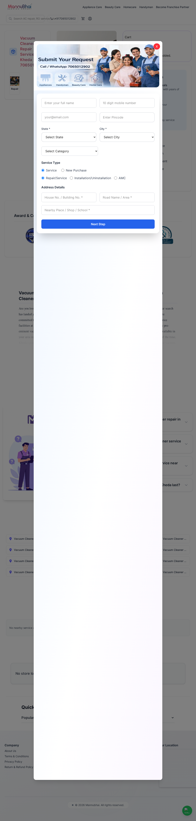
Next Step (98, 224)
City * (103, 128)
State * (45, 128)
